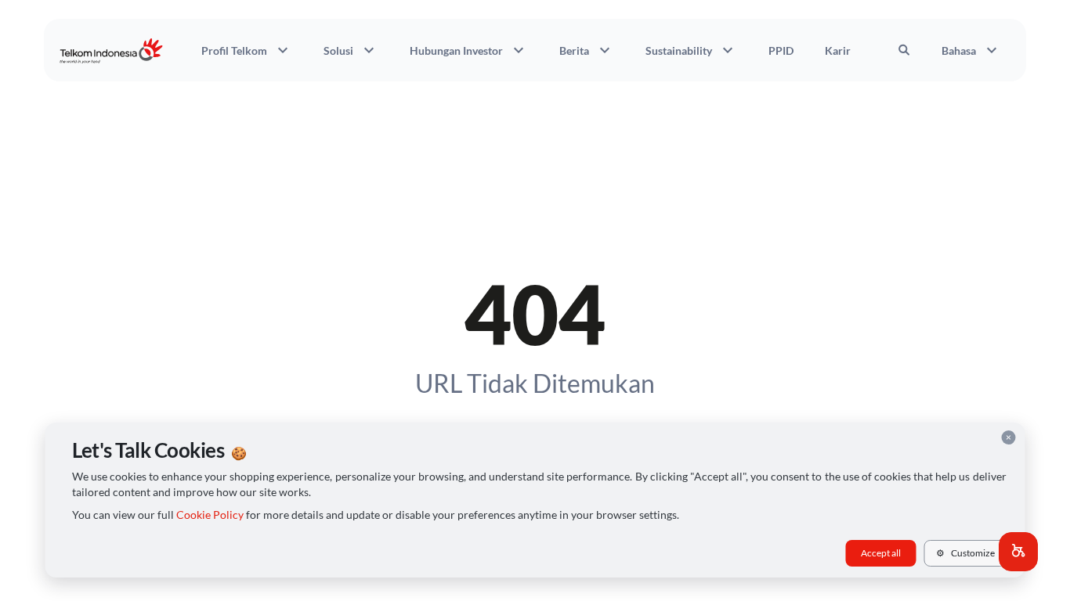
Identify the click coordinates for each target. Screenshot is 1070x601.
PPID (780, 50)
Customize (965, 553)
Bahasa (971, 50)
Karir (838, 50)
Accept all (881, 553)
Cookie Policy (210, 515)
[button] (1018, 551)
